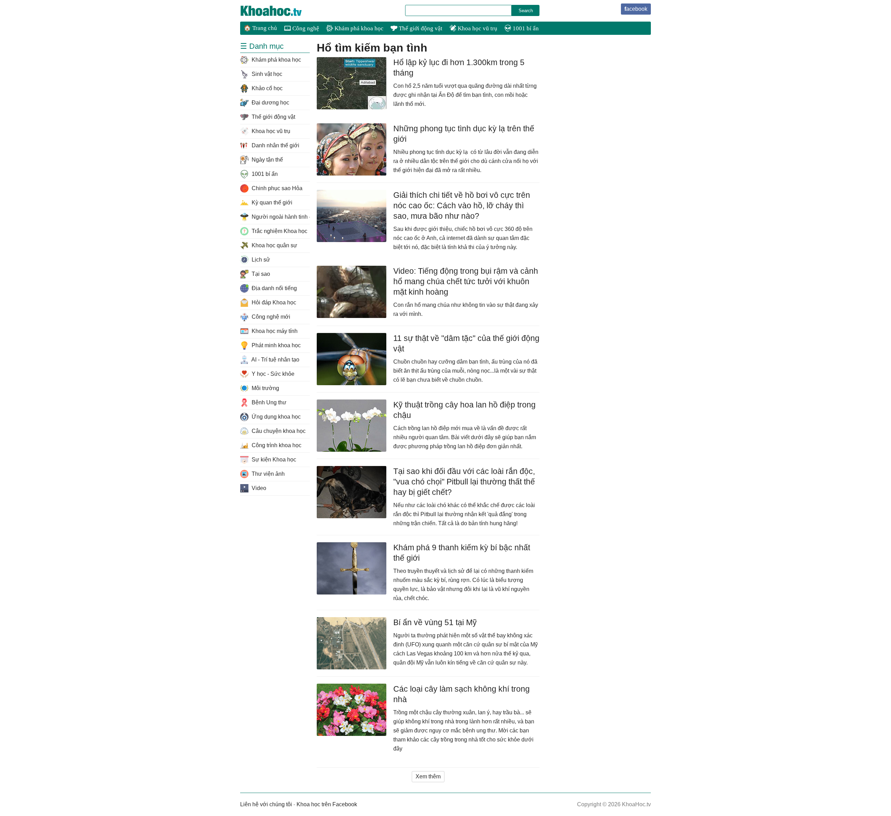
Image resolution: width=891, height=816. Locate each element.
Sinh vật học (266, 74)
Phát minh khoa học (275, 345)
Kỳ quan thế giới (271, 202)
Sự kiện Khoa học (273, 460)
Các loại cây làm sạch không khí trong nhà (461, 694)
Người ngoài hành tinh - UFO (280, 217)
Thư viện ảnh (267, 474)
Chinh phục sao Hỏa (276, 188)
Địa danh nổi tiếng (273, 288)
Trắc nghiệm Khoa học (278, 231)
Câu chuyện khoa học (278, 431)
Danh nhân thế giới (274, 145)
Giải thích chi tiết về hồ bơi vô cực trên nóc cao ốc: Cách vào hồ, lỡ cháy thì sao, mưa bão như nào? (461, 205)
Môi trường (264, 388)
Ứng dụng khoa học (275, 417)
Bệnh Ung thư (268, 402)
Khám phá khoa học (358, 28)
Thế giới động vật (419, 28)
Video (258, 488)
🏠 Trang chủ (260, 28)
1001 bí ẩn (525, 28)
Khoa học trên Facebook (327, 804)
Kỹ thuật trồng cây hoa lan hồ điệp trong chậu (464, 410)
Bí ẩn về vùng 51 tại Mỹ (435, 622)
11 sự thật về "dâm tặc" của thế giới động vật (466, 343)
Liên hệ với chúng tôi (266, 804)
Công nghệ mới (270, 317)
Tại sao (260, 274)
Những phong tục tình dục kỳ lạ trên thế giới (463, 133)
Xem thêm (428, 776)
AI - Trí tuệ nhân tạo (274, 360)
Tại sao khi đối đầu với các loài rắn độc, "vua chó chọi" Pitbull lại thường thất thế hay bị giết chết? (464, 482)
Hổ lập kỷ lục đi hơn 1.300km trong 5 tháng (459, 67)
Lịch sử (260, 260)
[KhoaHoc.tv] (278, 10)
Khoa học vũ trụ (476, 28)
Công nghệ (305, 28)
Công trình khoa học (275, 445)
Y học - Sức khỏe (272, 374)
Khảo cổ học (266, 88)
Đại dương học (269, 103)
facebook (635, 9)
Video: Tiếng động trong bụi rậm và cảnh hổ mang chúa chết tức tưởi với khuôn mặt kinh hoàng (465, 281)
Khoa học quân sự (273, 245)
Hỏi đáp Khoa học (273, 302)
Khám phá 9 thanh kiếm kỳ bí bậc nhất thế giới (461, 552)
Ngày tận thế (266, 160)
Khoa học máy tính (274, 331)
